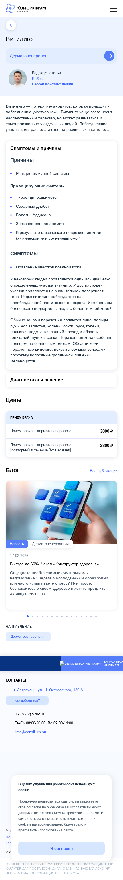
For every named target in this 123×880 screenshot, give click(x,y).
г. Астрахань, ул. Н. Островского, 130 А (48, 690)
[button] (104, 8)
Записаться (109, 56)
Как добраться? (27, 700)
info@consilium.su (30, 732)
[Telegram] (31, 663)
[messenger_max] (14, 663)
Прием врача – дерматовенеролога (40, 431)
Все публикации (103, 471)
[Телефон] (48, 663)
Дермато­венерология (28, 637)
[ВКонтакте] (45, 744)
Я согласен (61, 848)
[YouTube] (9, 744)
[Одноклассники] (27, 744)
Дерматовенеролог (28, 55)
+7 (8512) (30, 714)
